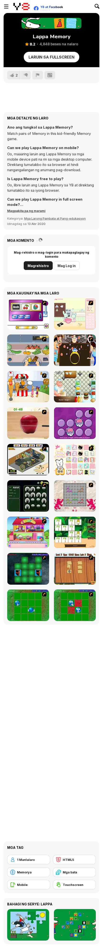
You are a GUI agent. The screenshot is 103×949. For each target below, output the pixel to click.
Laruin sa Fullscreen (51, 57)
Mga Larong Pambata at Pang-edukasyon (55, 218)
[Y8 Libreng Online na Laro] (21, 6)
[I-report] (37, 75)
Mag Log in (66, 266)
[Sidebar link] (6, 6)
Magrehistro (38, 266)
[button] (26, 210)
